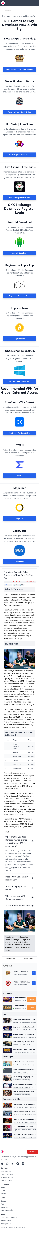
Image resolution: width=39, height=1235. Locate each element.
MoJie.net (19, 488)
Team (3, 1191)
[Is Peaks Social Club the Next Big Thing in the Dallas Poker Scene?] (7, 1113)
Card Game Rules (7, 1210)
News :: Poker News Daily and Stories (11, 16)
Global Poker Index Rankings (21, 1080)
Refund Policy (6, 1220)
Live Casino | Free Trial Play (19, 167)
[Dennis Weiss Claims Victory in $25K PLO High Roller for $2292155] (7, 1135)
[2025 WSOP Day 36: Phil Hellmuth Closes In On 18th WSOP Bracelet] (7, 1043)
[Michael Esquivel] (7, 1063)
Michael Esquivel (28, 1065)
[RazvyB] (7, 1070)
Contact (3, 1201)
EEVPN (19, 445)
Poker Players (17, 1065)
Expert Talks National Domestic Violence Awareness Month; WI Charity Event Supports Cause (27, 959)
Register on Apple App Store (19, 265)
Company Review (7, 1174)
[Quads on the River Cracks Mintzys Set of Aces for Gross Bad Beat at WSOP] (7, 1020)
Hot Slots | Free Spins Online (19, 124)
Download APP (6, 1171)
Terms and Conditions (9, 1217)
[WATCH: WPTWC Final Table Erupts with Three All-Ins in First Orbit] (7, 1120)
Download (32, 1152)
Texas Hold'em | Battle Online (19, 81)
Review (3, 1194)
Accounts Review (7, 1177)
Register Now (19, 308)
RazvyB (25, 1072)
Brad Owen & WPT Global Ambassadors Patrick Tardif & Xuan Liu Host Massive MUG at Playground (11, 959)
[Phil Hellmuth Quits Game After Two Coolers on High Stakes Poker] (7, 1128)
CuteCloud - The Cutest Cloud (19, 402)
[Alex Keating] (7, 1078)
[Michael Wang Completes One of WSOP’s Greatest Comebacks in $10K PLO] (7, 1035)
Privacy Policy (6, 1223)
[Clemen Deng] (7, 1093)
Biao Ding (35, 1087)
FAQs (3, 1204)
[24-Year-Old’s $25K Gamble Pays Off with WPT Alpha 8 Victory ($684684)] (7, 1105)
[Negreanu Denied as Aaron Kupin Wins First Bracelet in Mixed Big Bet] (7, 1028)
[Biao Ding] (7, 1085)
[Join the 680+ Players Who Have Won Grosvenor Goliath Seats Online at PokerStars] (7, 1050)
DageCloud (19, 530)
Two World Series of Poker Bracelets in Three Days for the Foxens (28, 16)
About (3, 1188)
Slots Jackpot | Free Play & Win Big (19, 38)
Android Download (19, 222)
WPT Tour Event (6, 1180)
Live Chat (4, 1207)
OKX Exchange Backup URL (19, 351)
